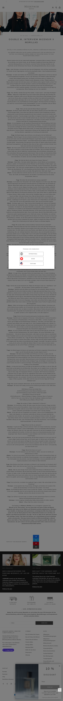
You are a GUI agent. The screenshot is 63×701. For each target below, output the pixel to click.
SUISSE (33, 258)
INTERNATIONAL (33, 253)
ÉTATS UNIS (33, 263)
